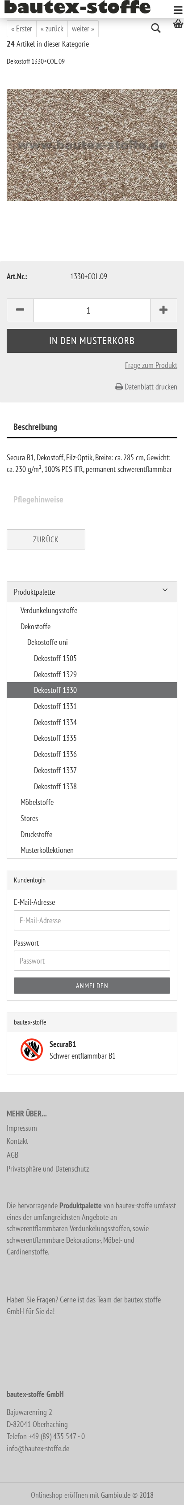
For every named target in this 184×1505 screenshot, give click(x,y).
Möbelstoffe (37, 802)
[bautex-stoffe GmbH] (80, 6)
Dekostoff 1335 (55, 738)
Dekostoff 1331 (55, 706)
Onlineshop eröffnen (59, 1495)
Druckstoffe (36, 834)
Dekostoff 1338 (55, 786)
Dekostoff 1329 (55, 674)
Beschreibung (35, 426)
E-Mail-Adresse (34, 902)
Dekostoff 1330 (55, 690)
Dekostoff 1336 (55, 754)
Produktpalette (34, 592)
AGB (12, 1155)
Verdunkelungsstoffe (49, 610)
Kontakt (17, 1141)
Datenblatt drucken (150, 386)
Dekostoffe (35, 626)
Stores (29, 818)
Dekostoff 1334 (55, 722)
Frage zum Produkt (151, 365)
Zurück (46, 539)
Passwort (26, 943)
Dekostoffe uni (47, 642)
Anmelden (92, 985)
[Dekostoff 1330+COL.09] (92, 144)
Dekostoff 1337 (55, 770)
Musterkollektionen (47, 850)
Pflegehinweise (38, 499)
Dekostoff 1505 (55, 658)
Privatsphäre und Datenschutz (48, 1168)
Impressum (22, 1128)
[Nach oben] (159, 1491)
